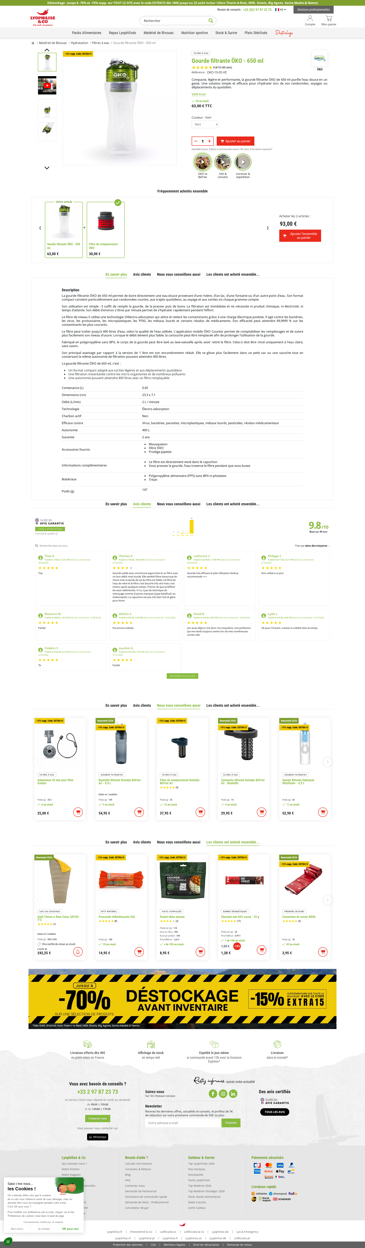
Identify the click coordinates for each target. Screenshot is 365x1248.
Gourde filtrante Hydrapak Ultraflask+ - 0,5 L (298, 782)
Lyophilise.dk (217, 1238)
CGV (153, 1244)
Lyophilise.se (193, 1238)
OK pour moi (70, 1228)
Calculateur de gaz (137, 1208)
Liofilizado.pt (242, 1238)
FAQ (127, 1180)
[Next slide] (47, 168)
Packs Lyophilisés (199, 1180)
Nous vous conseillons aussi (178, 274)
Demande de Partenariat (140, 1191)
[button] (8, 1241)
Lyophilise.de (220, 1232)
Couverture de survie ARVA (299, 916)
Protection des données (128, 1244)
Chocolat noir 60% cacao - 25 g (240, 916)
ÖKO (320, 69)
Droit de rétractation (206, 1244)
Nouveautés (195, 1174)
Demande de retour (239, 1244)
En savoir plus (116, 274)
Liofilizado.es (168, 1232)
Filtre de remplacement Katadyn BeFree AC (179, 782)
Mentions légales (174, 1244)
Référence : (199, 72)
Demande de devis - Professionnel (147, 1202)
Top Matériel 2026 (199, 1185)
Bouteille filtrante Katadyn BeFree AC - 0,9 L (120, 782)
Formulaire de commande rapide (146, 1196)
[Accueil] (33, 42)
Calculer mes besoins (138, 1163)
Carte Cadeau (197, 1208)
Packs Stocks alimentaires (204, 1196)
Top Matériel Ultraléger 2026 (206, 1191)
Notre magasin (71, 1174)
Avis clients (142, 274)
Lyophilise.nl (123, 1238)
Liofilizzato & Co (194, 1232)
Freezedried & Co (141, 1232)
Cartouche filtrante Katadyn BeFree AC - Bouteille (243, 782)
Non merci (17, 1228)
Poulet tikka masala (172, 916)
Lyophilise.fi (170, 1238)
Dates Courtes (197, 1202)
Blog (128, 1174)
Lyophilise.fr (114, 1232)
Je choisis (44, 1228)
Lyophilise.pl (147, 1238)
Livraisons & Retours (138, 1169)
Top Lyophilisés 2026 (201, 1163)
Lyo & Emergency (247, 1232)
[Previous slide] (47, 50)
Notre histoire (70, 1169)
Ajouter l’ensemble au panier (303, 236)
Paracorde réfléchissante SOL (117, 916)
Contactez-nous (135, 1185)
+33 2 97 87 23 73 (97, 1091)
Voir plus (199, 94)
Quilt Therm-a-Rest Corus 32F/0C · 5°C (58, 918)
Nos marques (196, 1169)
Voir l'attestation (50, 529)
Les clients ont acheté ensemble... (233, 274)
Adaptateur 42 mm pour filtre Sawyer (55, 782)
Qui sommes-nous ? (74, 1163)
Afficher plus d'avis (182, 676)
